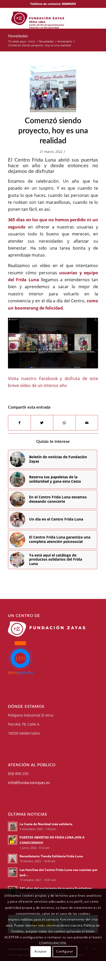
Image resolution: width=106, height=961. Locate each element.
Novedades (18, 36)
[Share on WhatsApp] (64, 422)
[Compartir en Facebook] (19, 422)
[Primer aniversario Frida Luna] (53, 89)
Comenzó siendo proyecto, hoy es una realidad (53, 131)
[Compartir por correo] (87, 422)
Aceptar (40, 951)
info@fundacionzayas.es (29, 782)
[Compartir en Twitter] (42, 422)
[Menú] (95, 18)
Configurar (64, 951)
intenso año (55, 385)
